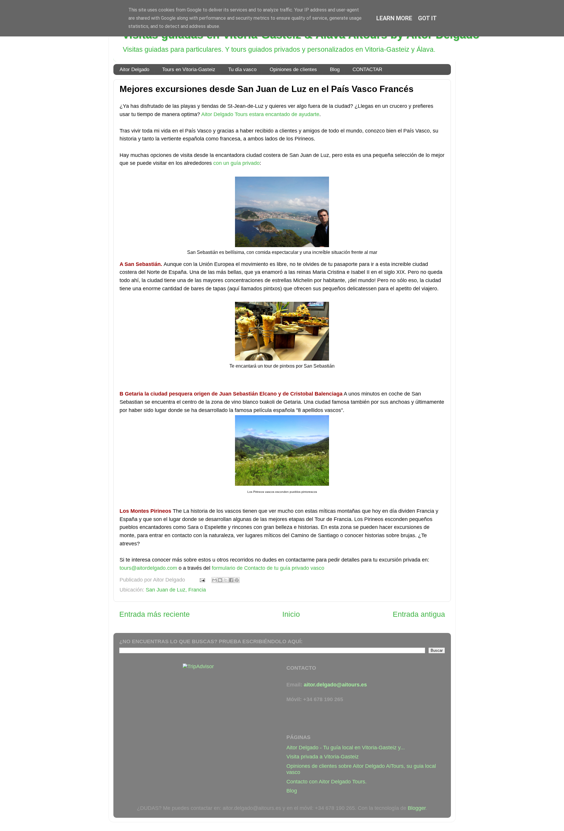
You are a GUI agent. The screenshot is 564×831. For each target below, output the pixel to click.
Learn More (394, 18)
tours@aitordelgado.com (148, 568)
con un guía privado (236, 163)
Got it (427, 18)
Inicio (291, 614)
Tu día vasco (242, 69)
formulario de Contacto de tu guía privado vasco (268, 568)
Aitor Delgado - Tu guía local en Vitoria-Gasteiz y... (345, 747)
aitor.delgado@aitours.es (335, 685)
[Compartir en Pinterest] (237, 580)
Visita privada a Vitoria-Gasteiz (322, 757)
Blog (335, 69)
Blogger (417, 808)
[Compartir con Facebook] (231, 580)
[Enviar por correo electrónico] (214, 580)
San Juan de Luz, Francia (176, 590)
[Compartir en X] (226, 580)
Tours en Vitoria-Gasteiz (188, 69)
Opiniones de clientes (293, 69)
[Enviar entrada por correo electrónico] (202, 580)
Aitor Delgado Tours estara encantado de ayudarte (260, 114)
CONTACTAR (367, 69)
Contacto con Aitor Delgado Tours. (326, 782)
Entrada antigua (419, 614)
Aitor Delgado (134, 69)
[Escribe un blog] (220, 580)
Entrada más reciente (154, 614)
